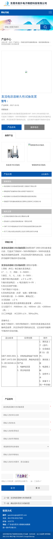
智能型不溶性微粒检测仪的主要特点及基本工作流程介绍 (22, 201)
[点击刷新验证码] (22, 476)
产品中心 (16, 42)
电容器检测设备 (44, 42)
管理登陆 (47, 534)
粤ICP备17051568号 (17, 536)
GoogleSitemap (29, 536)
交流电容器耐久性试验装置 (21, 498)
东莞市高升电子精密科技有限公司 (14, 534)
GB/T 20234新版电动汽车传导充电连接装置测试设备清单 (23, 226)
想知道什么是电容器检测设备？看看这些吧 (18, 221)
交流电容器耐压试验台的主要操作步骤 (16, 216)
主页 (10, 42)
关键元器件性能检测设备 (29, 42)
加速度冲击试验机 (13, 165)
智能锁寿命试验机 (39, 165)
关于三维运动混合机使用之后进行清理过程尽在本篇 (21, 231)
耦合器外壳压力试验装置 (20, 503)
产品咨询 (11, 127)
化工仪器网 (40, 534)
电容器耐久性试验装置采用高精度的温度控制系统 (20, 196)
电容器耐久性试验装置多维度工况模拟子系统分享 (20, 186)
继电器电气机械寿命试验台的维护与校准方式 (19, 191)
